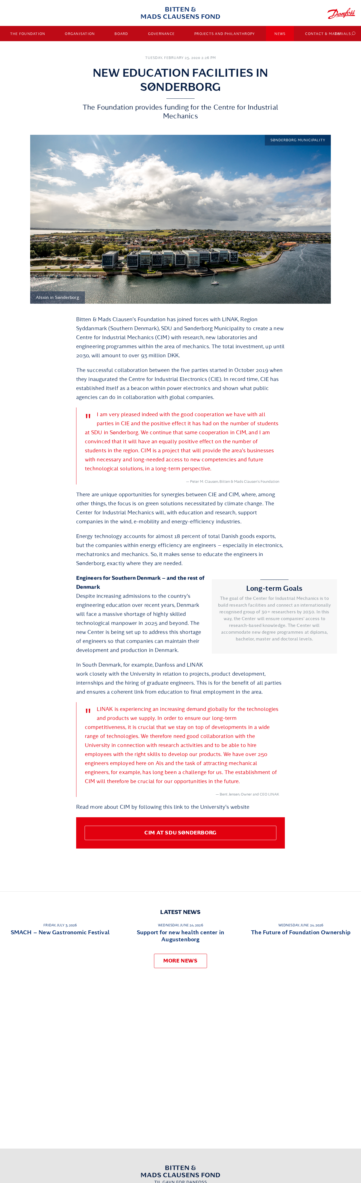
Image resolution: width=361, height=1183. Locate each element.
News (279, 34)
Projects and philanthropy (224, 34)
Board (121, 34)
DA (337, 34)
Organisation (80, 34)
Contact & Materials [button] (328, 34)
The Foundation (27, 34)
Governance (161, 34)
